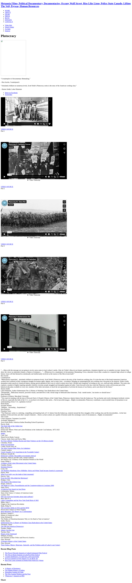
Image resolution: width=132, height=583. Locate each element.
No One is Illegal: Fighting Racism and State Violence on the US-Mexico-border (27, 441)
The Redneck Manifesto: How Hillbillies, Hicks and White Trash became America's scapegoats (32, 471)
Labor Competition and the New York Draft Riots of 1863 (20, 500)
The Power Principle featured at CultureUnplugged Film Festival (26, 553)
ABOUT (8, 12)
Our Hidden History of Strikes (15, 570)
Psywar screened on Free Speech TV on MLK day (21, 558)
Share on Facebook (11, 93)
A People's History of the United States (13, 541)
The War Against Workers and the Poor (18, 574)
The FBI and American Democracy (12, 526)
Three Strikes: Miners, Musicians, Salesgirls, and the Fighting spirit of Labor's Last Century (30, 545)
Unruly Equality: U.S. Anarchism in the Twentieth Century (20, 452)
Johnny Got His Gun (7, 530)
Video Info (8, 25)
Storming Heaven (6, 467)
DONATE (8, 20)
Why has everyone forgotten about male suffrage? (17, 497)
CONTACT (9, 22)
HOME (7, 10)
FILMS (7, 14)
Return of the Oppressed (9, 534)
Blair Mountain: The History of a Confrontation (16, 511)
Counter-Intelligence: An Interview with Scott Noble (22, 557)
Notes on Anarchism (7, 444)
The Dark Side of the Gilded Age (11, 426)
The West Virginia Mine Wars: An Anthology (15, 448)
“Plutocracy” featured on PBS (14, 576)
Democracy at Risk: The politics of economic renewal (18, 456)
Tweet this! (8, 94)
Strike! (3, 433)
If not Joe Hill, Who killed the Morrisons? (14, 478)
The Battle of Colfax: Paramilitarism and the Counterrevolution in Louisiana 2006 (27, 485)
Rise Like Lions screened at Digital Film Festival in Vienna (24, 560)
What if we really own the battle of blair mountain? (17, 474)
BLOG (7, 18)
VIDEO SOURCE (7, 129)
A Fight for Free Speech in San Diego (13, 489)
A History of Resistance (12, 568)
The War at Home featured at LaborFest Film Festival (22, 555)
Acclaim (7, 29)
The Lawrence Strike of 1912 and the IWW (15, 508)
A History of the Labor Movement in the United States (18, 463)
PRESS (7, 16)
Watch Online (9, 27)
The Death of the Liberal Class (11, 482)
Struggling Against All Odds (14, 572)
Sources (7, 31)
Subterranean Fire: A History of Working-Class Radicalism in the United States (26, 523)
